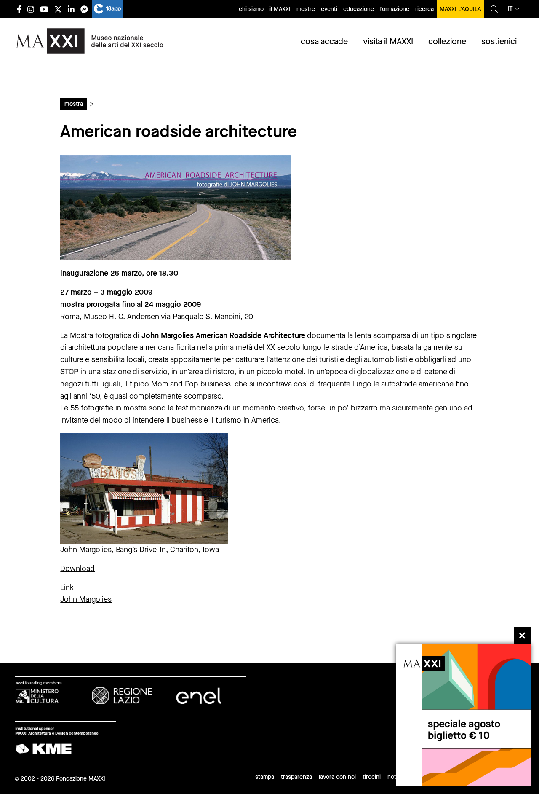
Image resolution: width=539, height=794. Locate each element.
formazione (394, 9)
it (510, 9)
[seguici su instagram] (30, 9)
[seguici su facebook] (19, 9)
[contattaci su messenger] (84, 9)
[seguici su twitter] (58, 9)
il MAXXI (280, 9)
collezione (447, 41)
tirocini (372, 777)
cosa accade (324, 41)
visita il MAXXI (388, 41)
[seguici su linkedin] (71, 9)
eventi (329, 9)
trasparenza (296, 777)
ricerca (424, 9)
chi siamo (251, 9)
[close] (522, 635)
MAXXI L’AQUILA (460, 9)
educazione (358, 9)
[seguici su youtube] (44, 9)
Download (77, 568)
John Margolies (86, 599)
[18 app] (107, 9)
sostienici (499, 41)
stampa (264, 777)
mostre (305, 9)
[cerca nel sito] (494, 9)
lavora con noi (337, 777)
